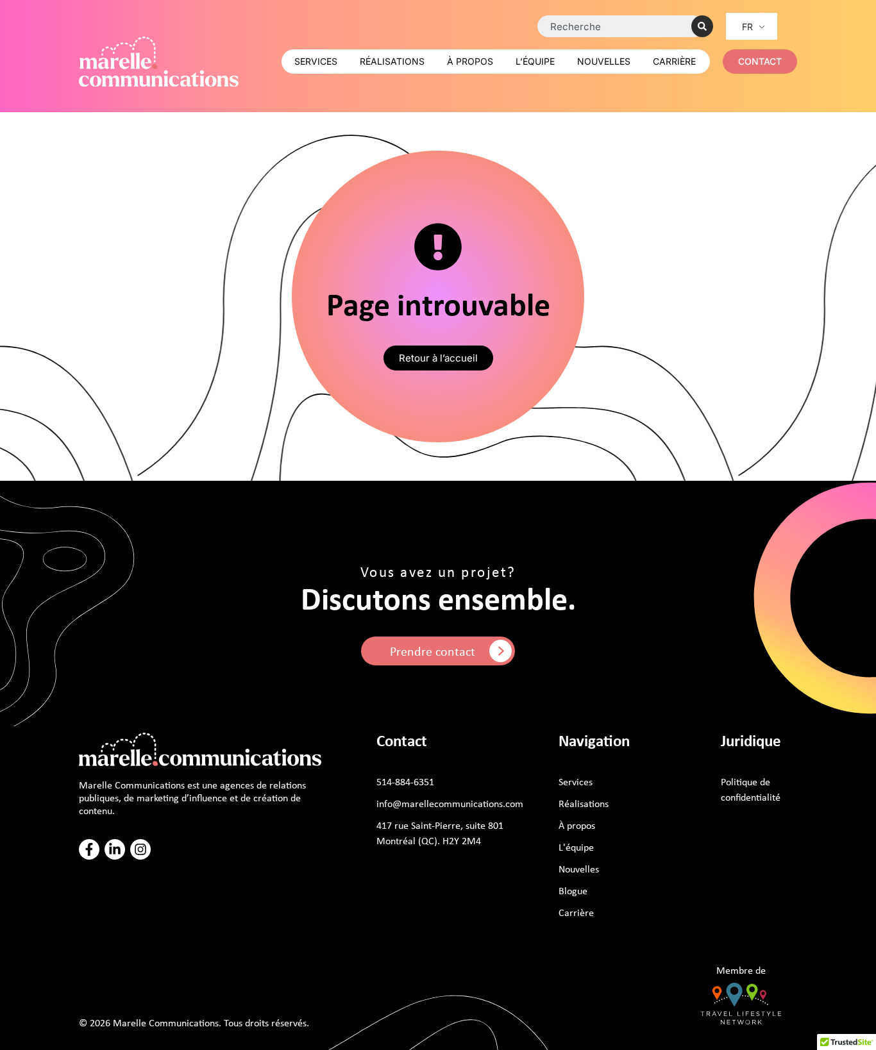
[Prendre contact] (500, 651)
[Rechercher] (702, 26)
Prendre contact (432, 651)
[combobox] (620, 26)
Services (315, 61)
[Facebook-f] (89, 849)
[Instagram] (140, 849)
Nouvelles (603, 61)
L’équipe (535, 61)
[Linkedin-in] (115, 849)
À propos (470, 61)
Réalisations (392, 61)
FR (747, 26)
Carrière (674, 61)
